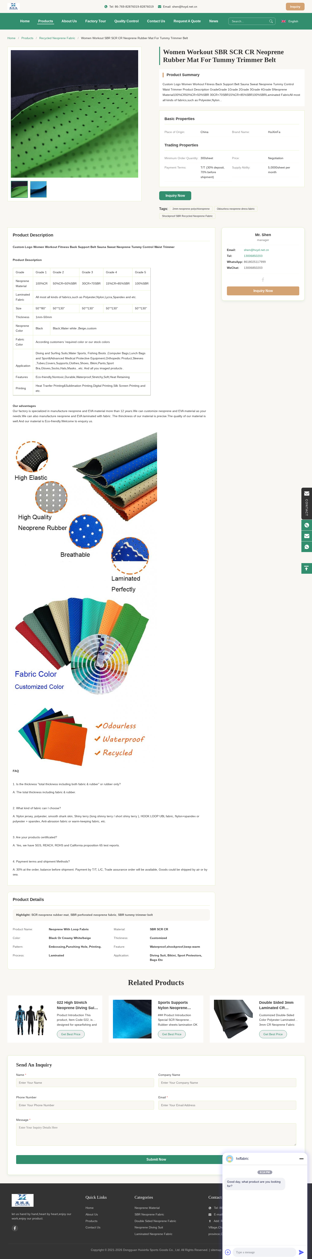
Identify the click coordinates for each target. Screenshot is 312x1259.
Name (21, 1074)
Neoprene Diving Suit (149, 1227)
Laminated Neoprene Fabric (153, 1234)
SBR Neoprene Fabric (149, 1214)
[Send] (301, 1252)
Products (45, 21)
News (213, 21)
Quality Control (126, 21)
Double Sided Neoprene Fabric (155, 1221)
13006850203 (253, 256)
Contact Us (156, 21)
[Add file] (228, 1252)
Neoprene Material (147, 1207)
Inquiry (295, 6)
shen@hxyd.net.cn (184, 6)
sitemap (216, 1250)
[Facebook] (263, 279)
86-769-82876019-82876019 (134, 6)
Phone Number (26, 1097)
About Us (69, 21)
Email (163, 1097)
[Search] (271, 21)
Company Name (169, 1074)
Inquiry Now (175, 195)
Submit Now (156, 1159)
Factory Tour (95, 21)
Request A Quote (187, 21)
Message (23, 1120)
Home (25, 21)
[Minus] (301, 1158)
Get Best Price (70, 1034)
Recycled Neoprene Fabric (57, 38)
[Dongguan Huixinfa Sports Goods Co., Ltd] (13, 6)
